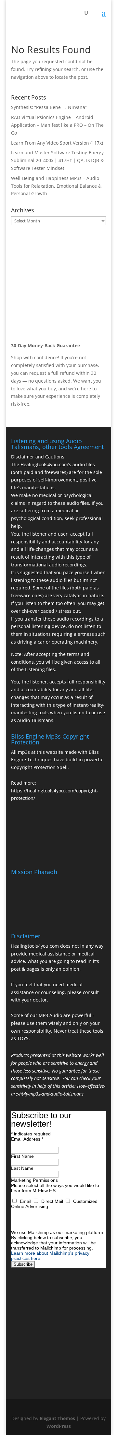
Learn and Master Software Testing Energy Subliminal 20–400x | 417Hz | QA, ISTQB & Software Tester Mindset (57, 160)
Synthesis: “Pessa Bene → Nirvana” (49, 107)
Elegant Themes (57, 1418)
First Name (22, 1156)
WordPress (58, 1426)
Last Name (22, 1168)
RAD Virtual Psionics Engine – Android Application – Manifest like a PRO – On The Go (57, 125)
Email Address (27, 1139)
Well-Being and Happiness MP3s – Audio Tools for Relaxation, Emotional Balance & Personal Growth (56, 186)
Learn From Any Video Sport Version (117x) (57, 143)
